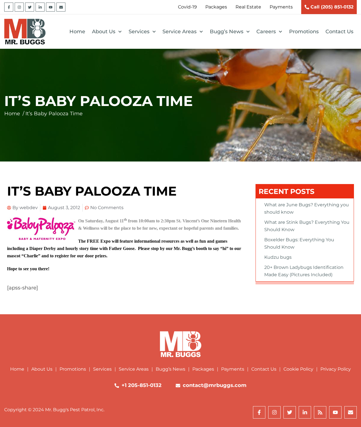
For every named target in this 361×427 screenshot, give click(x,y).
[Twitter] (29, 7)
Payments (232, 369)
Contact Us (339, 31)
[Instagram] (19, 7)
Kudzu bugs (278, 257)
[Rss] (320, 412)
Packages (203, 369)
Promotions (304, 31)
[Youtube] (50, 7)
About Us (103, 31)
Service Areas (179, 31)
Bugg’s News (226, 31)
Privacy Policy (335, 369)
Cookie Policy (298, 369)
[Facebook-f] (8, 7)
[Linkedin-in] (40, 7)
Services (139, 31)
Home (77, 31)
